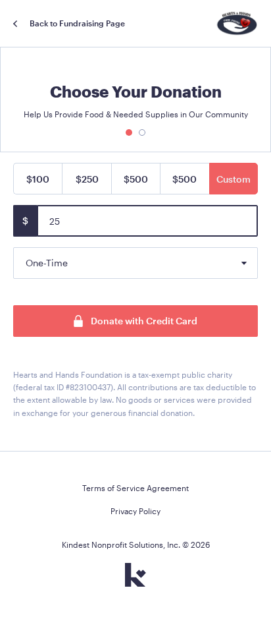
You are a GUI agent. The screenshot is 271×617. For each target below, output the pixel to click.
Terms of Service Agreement (135, 487)
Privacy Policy (135, 510)
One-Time (47, 262)
